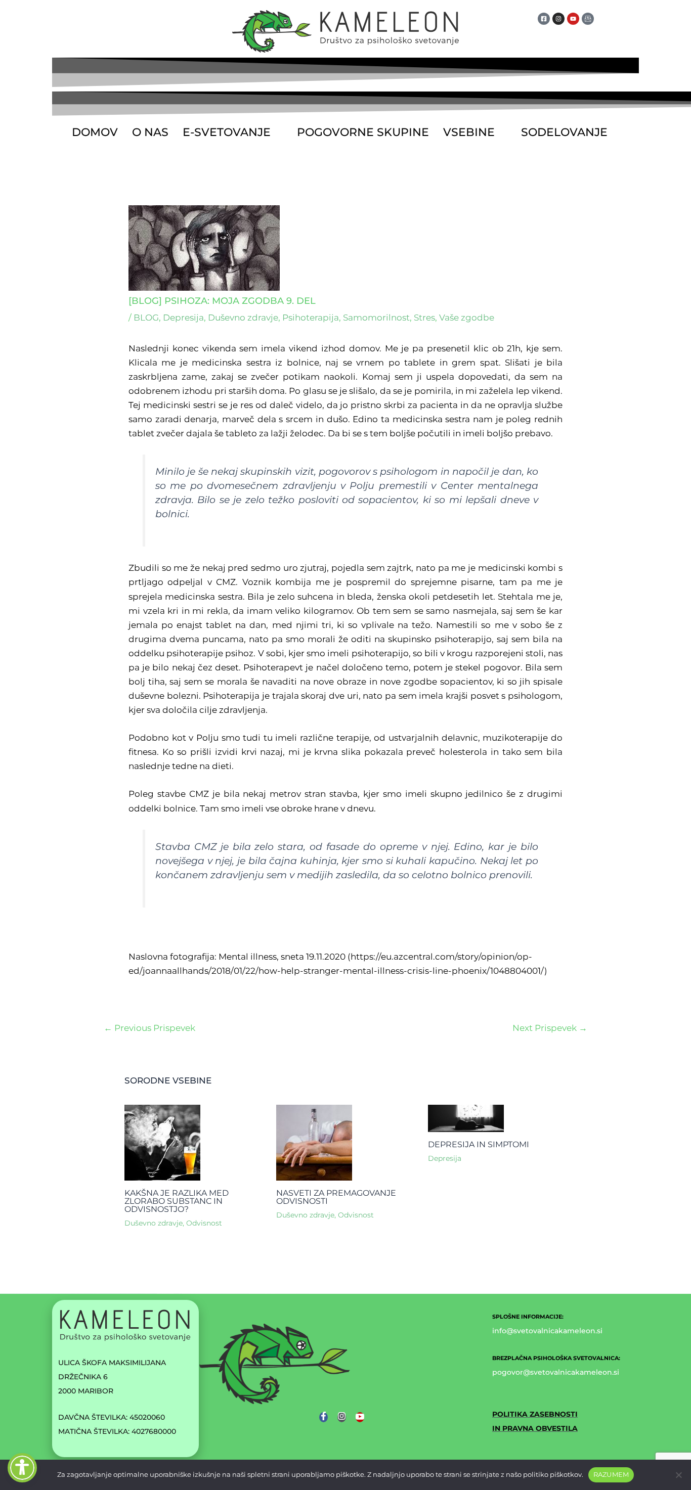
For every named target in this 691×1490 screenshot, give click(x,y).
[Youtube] (360, 1417)
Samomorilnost (376, 317)
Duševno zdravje (243, 317)
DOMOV (95, 132)
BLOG (146, 317)
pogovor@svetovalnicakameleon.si (555, 1372)
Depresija (183, 317)
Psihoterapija (310, 317)
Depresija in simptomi (478, 1144)
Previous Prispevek (149, 1028)
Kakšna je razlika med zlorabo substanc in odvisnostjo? (176, 1201)
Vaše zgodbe (466, 317)
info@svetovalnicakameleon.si (547, 1330)
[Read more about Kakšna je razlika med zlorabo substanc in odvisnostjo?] (162, 1142)
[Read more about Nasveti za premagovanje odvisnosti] (314, 1142)
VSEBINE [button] (469, 132)
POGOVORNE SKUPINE (363, 132)
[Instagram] (341, 1417)
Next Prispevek (549, 1028)
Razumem (611, 1474)
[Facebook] (323, 1417)
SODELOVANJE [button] (564, 132)
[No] (678, 1475)
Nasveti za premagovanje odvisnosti (336, 1197)
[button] (233, 132)
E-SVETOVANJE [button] (227, 132)
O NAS (150, 132)
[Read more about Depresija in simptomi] (466, 1118)
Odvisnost (204, 1223)
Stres (424, 317)
